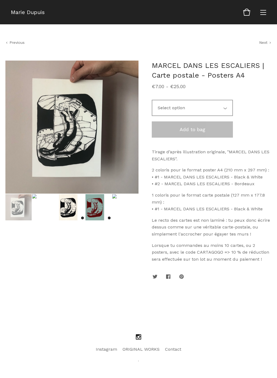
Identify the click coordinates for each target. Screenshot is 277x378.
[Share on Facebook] (168, 277)
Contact (173, 349)
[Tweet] (155, 277)
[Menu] (263, 12)
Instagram (106, 349)
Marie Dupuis (28, 12)
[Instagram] (138, 337)
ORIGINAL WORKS (141, 349)
